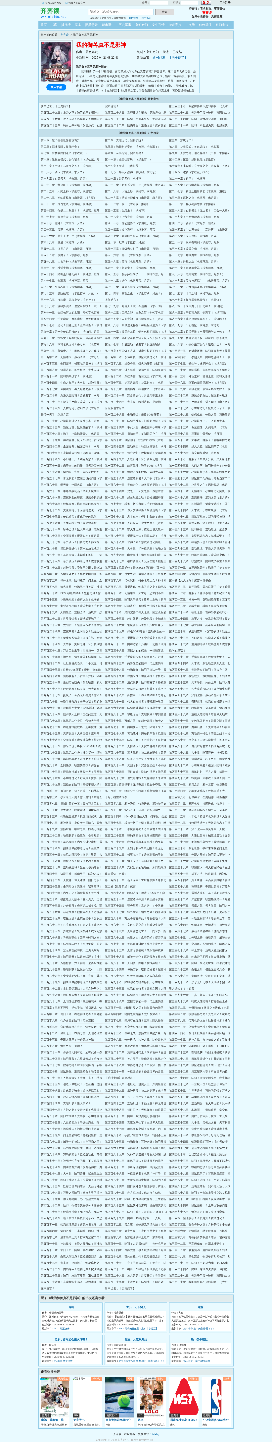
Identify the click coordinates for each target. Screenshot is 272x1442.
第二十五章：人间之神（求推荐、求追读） (67, 191)
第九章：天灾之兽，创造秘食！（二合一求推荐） (199, 153)
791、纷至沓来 (61, 1328)
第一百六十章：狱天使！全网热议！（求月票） (70, 484)
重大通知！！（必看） (183, 988)
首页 (43, 25)
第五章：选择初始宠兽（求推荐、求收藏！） (133, 146)
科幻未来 (222, 25)
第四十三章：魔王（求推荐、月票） (63, 229)
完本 (78, 25)
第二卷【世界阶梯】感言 (120, 886)
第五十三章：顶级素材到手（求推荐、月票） (133, 248)
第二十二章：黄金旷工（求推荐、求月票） (67, 185)
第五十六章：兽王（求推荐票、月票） (128, 255)
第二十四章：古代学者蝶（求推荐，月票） (195, 185)
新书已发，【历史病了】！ (172, 57)
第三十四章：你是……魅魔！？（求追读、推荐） (71, 210)
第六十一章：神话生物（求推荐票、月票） (67, 267)
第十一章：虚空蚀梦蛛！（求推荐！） (128, 159)
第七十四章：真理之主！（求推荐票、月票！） (134, 293)
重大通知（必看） (116, 873)
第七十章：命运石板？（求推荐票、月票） (67, 287)
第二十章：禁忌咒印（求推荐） (124, 178)
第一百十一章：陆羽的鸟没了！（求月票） (67, 376)
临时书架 (133, 18)
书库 (54, 25)
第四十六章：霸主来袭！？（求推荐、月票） (69, 236)
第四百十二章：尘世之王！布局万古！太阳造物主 (71, 1033)
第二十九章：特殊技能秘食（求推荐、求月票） (134, 197)
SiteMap (154, 1434)
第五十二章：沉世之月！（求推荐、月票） (67, 248)
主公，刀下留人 (136, 1307)
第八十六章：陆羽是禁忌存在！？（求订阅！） (198, 318)
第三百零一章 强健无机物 (196, 1360)
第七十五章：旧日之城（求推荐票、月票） (195, 293)
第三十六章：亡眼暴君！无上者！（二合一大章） (199, 210)
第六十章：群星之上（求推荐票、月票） (194, 261)
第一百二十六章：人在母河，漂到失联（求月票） (71, 408)
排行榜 (66, 25)
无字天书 (79, 1419)
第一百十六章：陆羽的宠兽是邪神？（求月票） (198, 382)
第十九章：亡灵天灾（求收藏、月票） (64, 178)
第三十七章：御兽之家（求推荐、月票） (66, 216)
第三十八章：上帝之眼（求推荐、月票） (130, 216)
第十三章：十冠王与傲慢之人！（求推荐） (67, 165)
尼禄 (201, 1307)
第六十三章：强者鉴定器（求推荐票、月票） (197, 267)
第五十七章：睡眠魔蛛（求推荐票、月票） (195, 255)
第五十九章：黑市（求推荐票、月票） (128, 261)
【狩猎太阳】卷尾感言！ (120, 1077)
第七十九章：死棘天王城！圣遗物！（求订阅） (134, 306)
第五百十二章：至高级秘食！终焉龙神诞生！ (197, 1243)
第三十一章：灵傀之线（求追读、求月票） (67, 204)
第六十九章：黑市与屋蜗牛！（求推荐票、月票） (199, 280)
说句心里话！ (177, 650)
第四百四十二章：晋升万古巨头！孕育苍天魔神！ (135, 1097)
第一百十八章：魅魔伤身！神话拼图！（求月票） (135, 389)
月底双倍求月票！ (116, 408)
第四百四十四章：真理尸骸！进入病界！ (66, 1103)
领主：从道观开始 (136, 1339)
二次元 (190, 25)
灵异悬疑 (91, 25)
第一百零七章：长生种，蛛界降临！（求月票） (198, 363)
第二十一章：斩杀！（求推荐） (188, 178)
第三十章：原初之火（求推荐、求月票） (194, 197)
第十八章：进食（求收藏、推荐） (190, 172)
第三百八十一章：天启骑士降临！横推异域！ (133, 963)
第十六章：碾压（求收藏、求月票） (63, 172)
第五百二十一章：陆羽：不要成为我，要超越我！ (199, 125)
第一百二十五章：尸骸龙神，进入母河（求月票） (199, 401)
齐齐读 (60, 13)
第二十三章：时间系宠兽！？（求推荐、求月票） (135, 185)
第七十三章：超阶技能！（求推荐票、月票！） (70, 293)
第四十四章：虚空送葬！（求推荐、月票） (131, 229)
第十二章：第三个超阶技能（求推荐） (192, 159)
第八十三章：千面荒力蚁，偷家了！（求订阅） (198, 312)
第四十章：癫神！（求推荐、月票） (63, 223)
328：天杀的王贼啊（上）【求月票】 (138, 1328)
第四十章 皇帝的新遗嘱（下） (199, 1328)
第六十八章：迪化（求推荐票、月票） (128, 280)
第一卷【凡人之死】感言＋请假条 (190, 580)
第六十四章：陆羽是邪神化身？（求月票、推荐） (71, 274)
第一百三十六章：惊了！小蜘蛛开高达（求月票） (71, 433)
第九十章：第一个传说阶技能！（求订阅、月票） (71, 331)
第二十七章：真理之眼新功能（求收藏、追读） (198, 191)
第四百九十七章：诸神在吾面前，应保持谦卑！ (198, 1211)
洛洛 (141, 1419)
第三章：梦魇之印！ (181, 140)
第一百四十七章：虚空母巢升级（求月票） (195, 452)
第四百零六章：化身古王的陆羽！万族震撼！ (69, 1020)
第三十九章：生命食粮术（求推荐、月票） (195, 216)
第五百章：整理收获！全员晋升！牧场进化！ (197, 1218)
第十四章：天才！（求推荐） (123, 165)
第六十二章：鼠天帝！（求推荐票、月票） (131, 267)
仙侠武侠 (205, 25)
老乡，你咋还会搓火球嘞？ (71, 1339)
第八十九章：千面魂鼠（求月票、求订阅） (195, 325)
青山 (71, 1307)
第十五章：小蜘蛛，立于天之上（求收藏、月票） (199, 165)
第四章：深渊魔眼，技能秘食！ (60, 146)
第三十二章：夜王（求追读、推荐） (127, 204)
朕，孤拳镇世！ (200, 1339)
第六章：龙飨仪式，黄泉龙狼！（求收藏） (195, 146)
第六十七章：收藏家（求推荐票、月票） (66, 280)
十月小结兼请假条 (116, 797)
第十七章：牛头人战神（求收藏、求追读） (131, 172)
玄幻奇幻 (141, 25)
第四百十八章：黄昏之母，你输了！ (63, 1046)
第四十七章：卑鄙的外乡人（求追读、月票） (133, 236)
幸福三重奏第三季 (52, 1419)
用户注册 (225, 2)
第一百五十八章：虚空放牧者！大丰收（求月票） (135, 478)
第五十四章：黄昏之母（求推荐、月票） (194, 248)
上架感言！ (112, 299)
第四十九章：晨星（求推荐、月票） (63, 242)
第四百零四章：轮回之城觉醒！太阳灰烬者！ (133, 1014)
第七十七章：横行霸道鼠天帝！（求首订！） (197, 299)
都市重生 (108, 25)
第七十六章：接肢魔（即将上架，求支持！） (69, 299)
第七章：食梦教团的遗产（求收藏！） (64, 153)
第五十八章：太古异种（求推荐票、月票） (67, 261)
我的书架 (146, 18)
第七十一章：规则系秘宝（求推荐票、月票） (133, 287)
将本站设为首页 (53, 2)
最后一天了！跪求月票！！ (57, 414)
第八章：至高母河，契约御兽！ (124, 153)
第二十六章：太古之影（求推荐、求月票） (131, 191)
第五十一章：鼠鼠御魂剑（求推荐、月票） (195, 242)
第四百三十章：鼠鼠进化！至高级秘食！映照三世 (71, 1071)
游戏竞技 (175, 25)
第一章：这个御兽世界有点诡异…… (63, 140)
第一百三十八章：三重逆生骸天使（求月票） (197, 433)
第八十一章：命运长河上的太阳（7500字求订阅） (71, 312)
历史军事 (124, 25)
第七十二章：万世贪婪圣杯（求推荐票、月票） (198, 287)
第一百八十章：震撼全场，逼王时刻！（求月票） (199, 523)
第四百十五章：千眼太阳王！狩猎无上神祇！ (69, 1039)
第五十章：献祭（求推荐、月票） (126, 242)
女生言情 (158, 25)
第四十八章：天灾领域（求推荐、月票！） (195, 236)
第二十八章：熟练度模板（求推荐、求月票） (69, 197)
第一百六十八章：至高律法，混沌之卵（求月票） (199, 497)
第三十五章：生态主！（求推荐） (126, 210)
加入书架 (56, 87)
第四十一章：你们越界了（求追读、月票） (131, 223)
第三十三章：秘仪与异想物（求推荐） (192, 204)
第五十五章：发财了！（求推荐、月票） (66, 255)
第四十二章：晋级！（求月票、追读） (192, 223)
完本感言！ (112, 106)
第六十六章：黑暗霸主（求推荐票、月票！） (197, 274)
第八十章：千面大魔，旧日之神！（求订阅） (197, 306)
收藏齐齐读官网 (76, 2)
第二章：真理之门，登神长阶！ (124, 140)
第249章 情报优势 (63, 1360)
